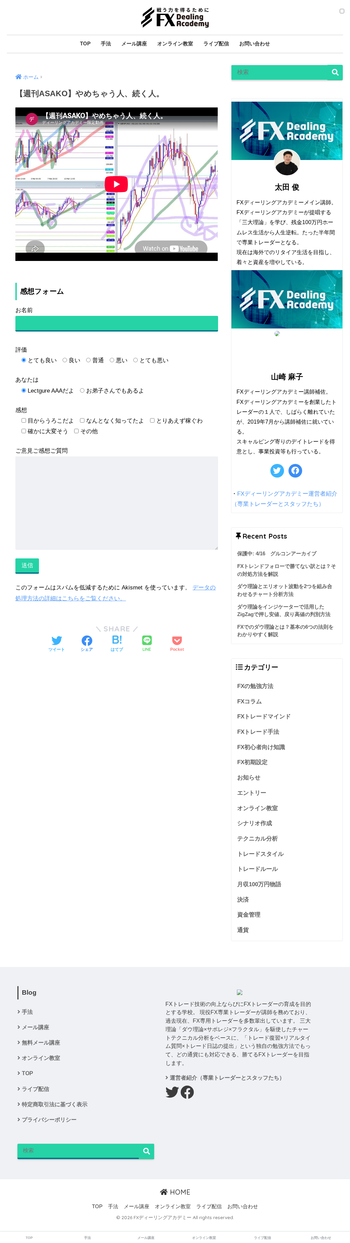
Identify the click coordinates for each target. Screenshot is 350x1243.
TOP (85, 43)
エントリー (251, 793)
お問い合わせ (254, 43)
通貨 (243, 930)
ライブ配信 (216, 43)
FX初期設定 (252, 762)
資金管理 (248, 914)
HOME (179, 1192)
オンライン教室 (175, 43)
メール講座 (134, 43)
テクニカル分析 (257, 838)
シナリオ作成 (254, 823)
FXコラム (249, 701)
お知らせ (248, 777)
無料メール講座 (41, 1042)
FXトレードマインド (264, 716)
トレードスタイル (260, 854)
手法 (106, 43)
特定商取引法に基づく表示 (55, 1104)
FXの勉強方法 (255, 686)
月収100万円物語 (259, 884)
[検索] (335, 72)
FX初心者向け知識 (261, 747)
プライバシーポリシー (49, 1120)
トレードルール (257, 869)
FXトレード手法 (258, 732)
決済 (243, 899)
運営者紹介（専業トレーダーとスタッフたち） (227, 1078)
